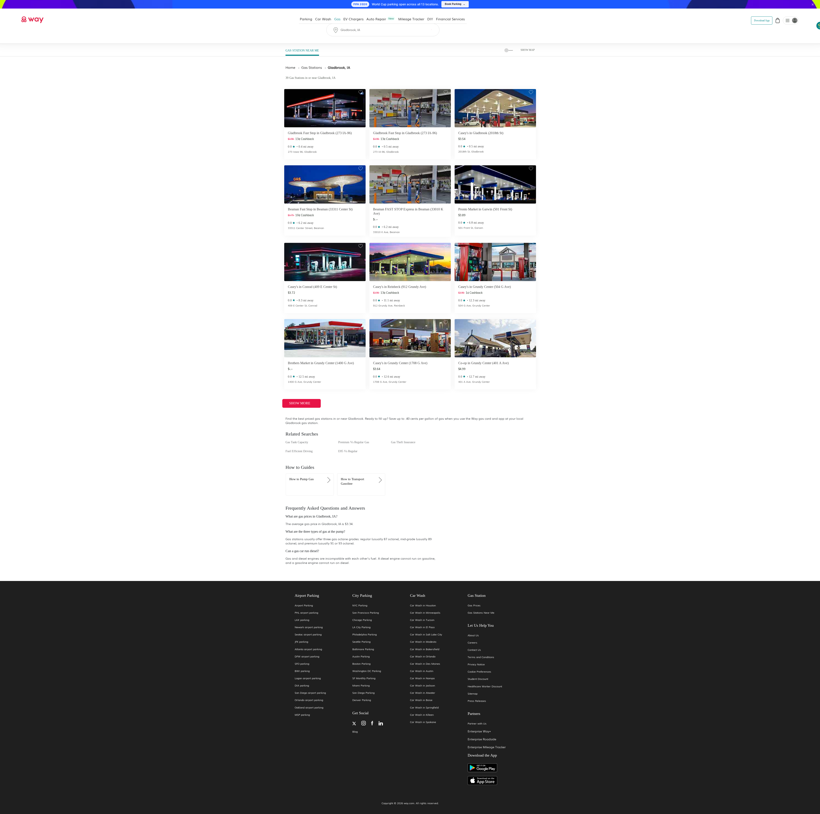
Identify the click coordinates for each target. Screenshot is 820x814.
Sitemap (472, 693)
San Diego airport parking (310, 693)
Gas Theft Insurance (403, 442)
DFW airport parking (307, 656)
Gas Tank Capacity (297, 442)
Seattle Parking (361, 642)
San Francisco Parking (365, 613)
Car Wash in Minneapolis (425, 613)
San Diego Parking (363, 693)
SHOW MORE (300, 403)
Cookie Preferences (479, 671)
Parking (306, 18)
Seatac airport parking (308, 634)
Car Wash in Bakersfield (424, 649)
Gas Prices (474, 605)
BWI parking (302, 671)
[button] (787, 21)
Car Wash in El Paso (422, 627)
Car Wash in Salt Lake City (426, 634)
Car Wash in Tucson (422, 620)
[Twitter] (354, 724)
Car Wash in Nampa (422, 678)
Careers (472, 642)
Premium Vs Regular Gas (353, 442)
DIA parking (302, 685)
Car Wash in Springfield (424, 707)
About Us (473, 635)
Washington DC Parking (366, 671)
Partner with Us (477, 723)
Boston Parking (361, 664)
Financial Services (450, 18)
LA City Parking (361, 627)
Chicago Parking (362, 620)
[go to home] (32, 18)
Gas (337, 18)
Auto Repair (380, 18)
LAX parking (302, 620)
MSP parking (302, 715)
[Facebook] (372, 723)
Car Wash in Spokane (423, 722)
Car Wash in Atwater (422, 693)
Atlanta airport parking (308, 649)
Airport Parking (304, 605)
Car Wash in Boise (421, 700)
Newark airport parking (309, 627)
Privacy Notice (476, 664)
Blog (355, 731)
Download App (762, 20)
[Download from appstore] (496, 780)
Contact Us (474, 650)
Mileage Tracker (411, 18)
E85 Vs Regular (347, 451)
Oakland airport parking (309, 707)
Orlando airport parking (309, 700)
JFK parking (301, 642)
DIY (430, 18)
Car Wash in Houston (423, 605)
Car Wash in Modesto (423, 642)
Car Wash (323, 18)
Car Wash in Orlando (422, 656)
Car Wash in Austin (421, 671)
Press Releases (477, 701)
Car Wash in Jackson (422, 685)
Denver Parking (361, 700)
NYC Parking (359, 605)
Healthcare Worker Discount (485, 686)
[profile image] (791, 20)
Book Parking (455, 4)
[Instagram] (363, 723)
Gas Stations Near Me (481, 613)
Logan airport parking (308, 678)
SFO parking (302, 664)
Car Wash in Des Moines (425, 664)
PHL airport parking (306, 613)
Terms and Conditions (481, 657)
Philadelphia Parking (364, 634)
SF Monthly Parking (363, 678)
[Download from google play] (496, 769)
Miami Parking (361, 685)
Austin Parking (361, 656)
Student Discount (478, 679)
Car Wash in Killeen (422, 715)
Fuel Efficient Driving (299, 451)
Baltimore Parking (363, 649)
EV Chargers (353, 18)
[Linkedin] (381, 723)
